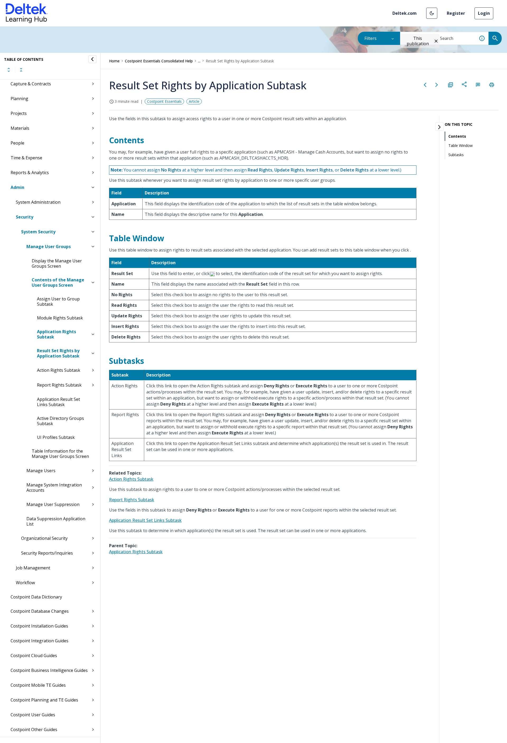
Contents (457, 136)
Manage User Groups (48, 246)
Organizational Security (44, 538)
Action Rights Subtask (58, 370)
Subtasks (456, 154)
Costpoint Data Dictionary (36, 597)
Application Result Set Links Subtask (58, 402)
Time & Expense (26, 157)
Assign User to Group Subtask (58, 301)
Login (484, 13)
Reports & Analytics (30, 172)
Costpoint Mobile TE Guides (38, 685)
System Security (38, 231)
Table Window (460, 145)
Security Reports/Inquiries (47, 553)
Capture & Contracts (31, 83)
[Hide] (92, 59)
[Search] (495, 38)
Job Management (33, 567)
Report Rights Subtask (59, 385)
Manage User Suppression (52, 504)
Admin (17, 187)
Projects (19, 113)
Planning (19, 98)
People (17, 143)
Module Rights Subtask (60, 318)
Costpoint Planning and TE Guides (44, 700)
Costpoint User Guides (33, 714)
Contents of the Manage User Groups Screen (58, 282)
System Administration (38, 202)
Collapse (21, 70)
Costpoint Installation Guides (39, 626)
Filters (370, 38)
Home (114, 61)
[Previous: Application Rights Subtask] (425, 84)
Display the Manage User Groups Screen (57, 263)
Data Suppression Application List (55, 521)
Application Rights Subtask (56, 334)
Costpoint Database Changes (40, 611)
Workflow (25, 582)
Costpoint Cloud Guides (34, 655)
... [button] (199, 61)
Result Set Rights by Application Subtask (58, 353)
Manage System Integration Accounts (54, 487)
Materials (20, 128)
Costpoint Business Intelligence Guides (49, 670)
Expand (8, 70)
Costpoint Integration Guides (39, 640)
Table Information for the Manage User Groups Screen (60, 453)
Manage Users (40, 470)
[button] (431, 13)
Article (194, 101)
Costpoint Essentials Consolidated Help (159, 61)
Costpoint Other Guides (34, 729)
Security (24, 217)
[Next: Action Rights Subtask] (436, 84)
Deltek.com (404, 13)
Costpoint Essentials (164, 101)
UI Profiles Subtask (56, 437)
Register (456, 13)
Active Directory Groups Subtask (60, 421)
